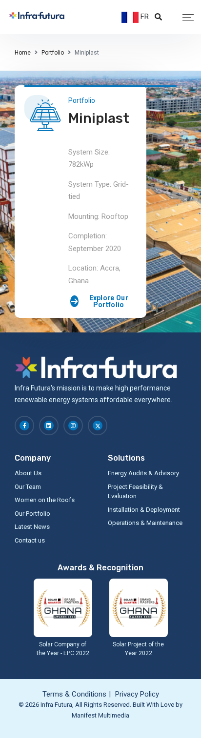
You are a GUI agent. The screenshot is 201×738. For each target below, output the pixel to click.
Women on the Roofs (45, 500)
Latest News (32, 526)
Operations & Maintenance (145, 522)
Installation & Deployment (144, 509)
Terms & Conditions (74, 694)
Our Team (28, 486)
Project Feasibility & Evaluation (135, 491)
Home (23, 52)
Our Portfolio (32, 513)
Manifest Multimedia (100, 715)
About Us (28, 473)
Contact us (30, 540)
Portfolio (52, 52)
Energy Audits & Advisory (143, 473)
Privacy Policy (137, 694)
